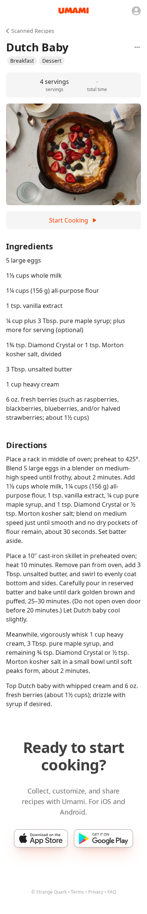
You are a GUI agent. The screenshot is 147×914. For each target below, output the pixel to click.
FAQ (111, 892)
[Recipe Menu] (137, 47)
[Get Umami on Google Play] (103, 838)
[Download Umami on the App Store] (41, 838)
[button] (22, 60)
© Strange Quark (49, 892)
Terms (77, 892)
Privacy (95, 892)
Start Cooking (68, 220)
